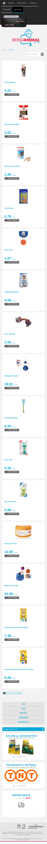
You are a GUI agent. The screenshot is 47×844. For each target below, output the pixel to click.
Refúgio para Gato (11, 585)
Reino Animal (22, 3)
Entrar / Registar (20, 21)
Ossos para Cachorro (12, 166)
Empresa (11, 3)
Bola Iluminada (10, 502)
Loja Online (17, 9)
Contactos (33, 3)
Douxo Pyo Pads (10, 544)
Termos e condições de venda (12, 833)
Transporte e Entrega (23, 834)
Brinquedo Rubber (11, 376)
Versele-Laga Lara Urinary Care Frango (18, 669)
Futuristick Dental (11, 418)
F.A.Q (24, 833)
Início (3, 50)
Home (4, 3)
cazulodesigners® (22, 840)
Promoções (6, 9)
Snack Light (8, 208)
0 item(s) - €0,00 (20, 25)
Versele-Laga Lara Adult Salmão (16, 627)
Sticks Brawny (9, 82)
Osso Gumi (8, 460)
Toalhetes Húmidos (11, 292)
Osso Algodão (9, 334)
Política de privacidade (35, 833)
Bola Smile (8, 250)
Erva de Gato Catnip (11, 124)
